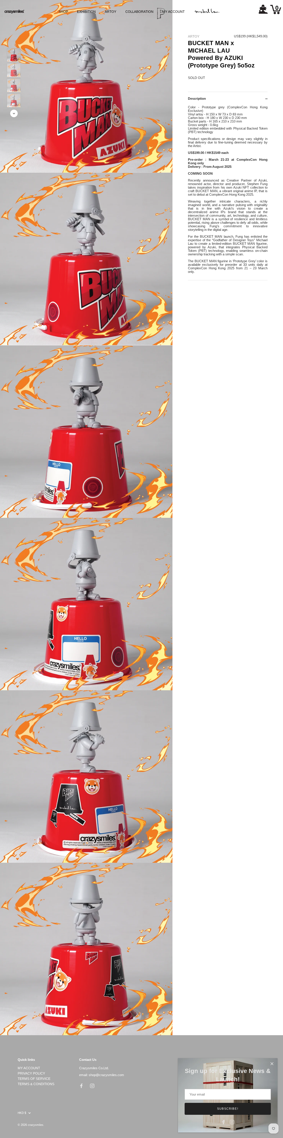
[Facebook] (223, 1121)
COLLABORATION (139, 11)
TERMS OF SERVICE (34, 1079)
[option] (14, 55)
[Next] (14, 113)
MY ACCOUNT (173, 11)
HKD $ (22, 1113)
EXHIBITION (86, 11)
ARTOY (110, 11)
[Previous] (14, 41)
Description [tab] (197, 98)
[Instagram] (232, 1121)
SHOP (63, 11)
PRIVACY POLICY (31, 1073)
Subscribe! (228, 1108)
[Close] (272, 1064)
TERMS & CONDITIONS (36, 1084)
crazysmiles (35, 1125)
